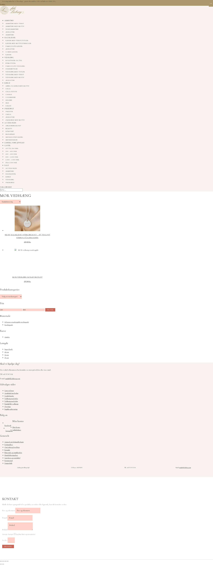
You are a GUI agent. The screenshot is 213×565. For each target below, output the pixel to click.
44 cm (6, 352)
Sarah (8, 106)
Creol (8, 114)
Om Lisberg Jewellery (12, 447)
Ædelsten (10, 32)
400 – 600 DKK (11, 154)
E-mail (4, 518)
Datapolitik (8, 463)
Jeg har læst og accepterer (25, 534)
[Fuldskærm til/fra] (3, 561)
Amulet (7, 337)
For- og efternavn (8, 510)
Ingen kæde (8, 349)
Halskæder (10, 38)
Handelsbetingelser (11, 455)
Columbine (11, 97)
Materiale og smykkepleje (13, 453)
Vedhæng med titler (15, 72)
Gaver (7, 145)
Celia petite (11, 92)
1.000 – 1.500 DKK (12, 160)
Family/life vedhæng (15, 66)
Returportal (8, 461)
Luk (211, 3)
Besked (4, 529)
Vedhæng (9, 57)
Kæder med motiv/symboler (18, 43)
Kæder (8, 55)
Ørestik (9, 111)
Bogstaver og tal (14, 60)
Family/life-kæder (14, 46)
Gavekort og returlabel (12, 458)
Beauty (9, 128)
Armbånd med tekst (15, 23)
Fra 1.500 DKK (11, 163)
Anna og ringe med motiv (17, 86)
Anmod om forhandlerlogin (14, 442)
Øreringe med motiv (15, 120)
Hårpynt (10, 131)
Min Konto (16, 427)
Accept (4, 534)
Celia (8, 89)
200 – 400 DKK (11, 151)
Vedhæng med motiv (15, 77)
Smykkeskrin (11, 140)
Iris (7, 103)
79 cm (6, 358)
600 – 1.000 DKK (12, 157)
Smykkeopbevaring (14, 137)
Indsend (8, 546)
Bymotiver (11, 63)
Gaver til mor (9, 391)
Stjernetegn (11, 69)
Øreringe (9, 109)
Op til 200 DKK (12, 148)
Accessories (10, 123)
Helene (9, 100)
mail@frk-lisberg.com (12, 379)
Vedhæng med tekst (15, 74)
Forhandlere (8, 445)
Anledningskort (13, 126)
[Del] (5, 561)
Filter (50, 310)
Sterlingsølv (8, 325)
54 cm (6, 355)
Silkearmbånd (12, 29)
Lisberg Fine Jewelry (14, 143)
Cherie (9, 94)
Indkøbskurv (17, 430)
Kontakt (7, 450)
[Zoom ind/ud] (1, 561)
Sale (6, 165)
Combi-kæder (12, 52)
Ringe (7, 83)
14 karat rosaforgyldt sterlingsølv (16, 322)
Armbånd (9, 21)
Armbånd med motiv (15, 26)
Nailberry (10, 134)
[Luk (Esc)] (7, 561)
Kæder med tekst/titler (17, 40)
